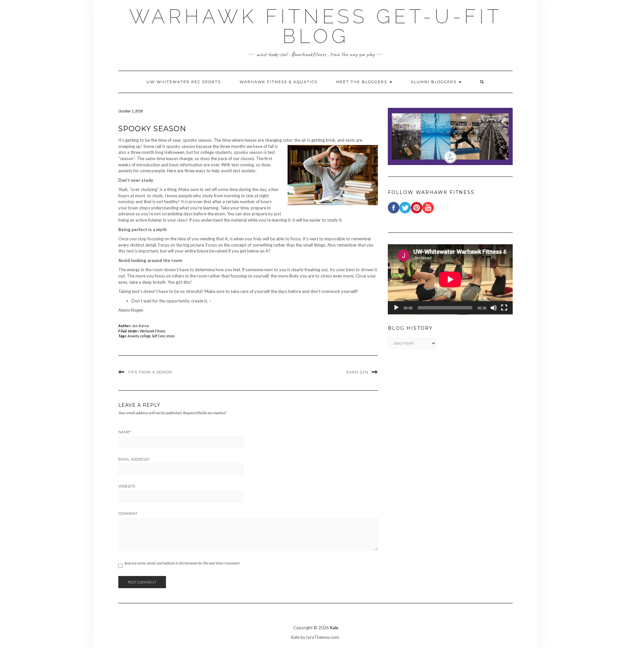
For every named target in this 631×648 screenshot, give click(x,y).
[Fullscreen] (504, 307)
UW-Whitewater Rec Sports (184, 82)
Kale (334, 627)
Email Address (134, 459)
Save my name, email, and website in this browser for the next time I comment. (182, 563)
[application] (450, 279)
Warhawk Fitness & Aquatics (278, 82)
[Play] (396, 307)
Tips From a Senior (150, 372)
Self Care (158, 336)
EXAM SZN (357, 372)
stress (170, 336)
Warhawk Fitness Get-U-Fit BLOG (315, 26)
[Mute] (493, 307)
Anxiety (133, 336)
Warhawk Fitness (152, 331)
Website (126, 486)
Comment (127, 513)
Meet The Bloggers (362, 82)
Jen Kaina (140, 326)
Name (124, 432)
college (145, 336)
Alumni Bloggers (434, 82)
